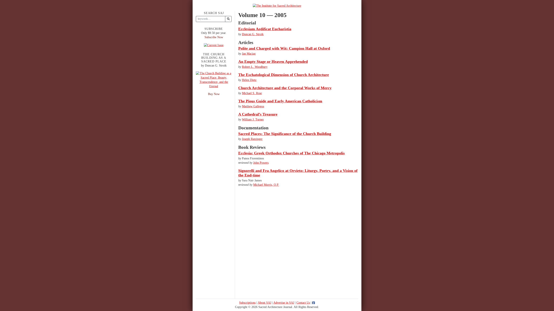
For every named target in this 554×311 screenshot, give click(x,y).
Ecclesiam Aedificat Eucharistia (264, 29)
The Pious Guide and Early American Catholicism (280, 101)
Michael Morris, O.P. (266, 184)
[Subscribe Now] (214, 45)
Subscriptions (247, 302)
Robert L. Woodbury (254, 66)
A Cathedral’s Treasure (257, 114)
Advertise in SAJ (283, 302)
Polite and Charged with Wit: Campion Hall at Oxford (284, 48)
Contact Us (303, 302)
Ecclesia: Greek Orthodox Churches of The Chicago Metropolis (291, 153)
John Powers (261, 162)
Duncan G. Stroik (253, 34)
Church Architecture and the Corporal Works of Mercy (285, 88)
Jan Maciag (249, 53)
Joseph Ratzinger (252, 139)
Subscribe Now (214, 37)
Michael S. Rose (252, 93)
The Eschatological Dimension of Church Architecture (283, 75)
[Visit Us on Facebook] (313, 302)
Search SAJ (214, 13)
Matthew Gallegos (253, 106)
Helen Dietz (249, 80)
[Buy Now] (214, 79)
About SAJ (264, 302)
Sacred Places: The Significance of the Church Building (284, 134)
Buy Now (214, 94)
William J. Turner (253, 119)
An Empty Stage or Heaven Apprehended (273, 61)
